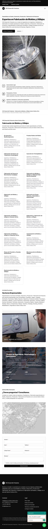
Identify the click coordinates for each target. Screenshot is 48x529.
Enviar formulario (24, 465)
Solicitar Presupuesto (8, 31)
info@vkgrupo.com (6, 506)
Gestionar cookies (15, 4)
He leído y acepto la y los (22, 462)
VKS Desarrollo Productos (12, 8)
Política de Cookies (29, 502)
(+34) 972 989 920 (6, 504)
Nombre (6, 439)
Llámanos (19, 31)
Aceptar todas (5, 4)
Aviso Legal (27, 500)
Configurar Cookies (29, 508)
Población (27, 450)
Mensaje (6, 455)
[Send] (44, 520)
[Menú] (45, 8)
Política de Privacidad (18, 462)
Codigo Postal (7, 450)
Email (5, 445)
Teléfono (27, 445)
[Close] (44, 513)
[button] (24, 418)
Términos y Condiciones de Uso (31, 462)
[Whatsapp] (44, 525)
